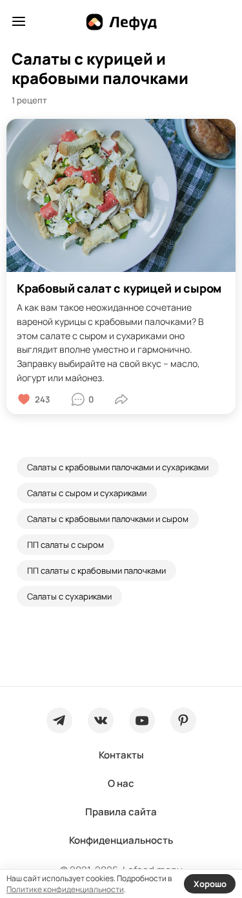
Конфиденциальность (121, 840)
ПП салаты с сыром (65, 544)
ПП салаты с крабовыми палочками (96, 570)
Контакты (121, 755)
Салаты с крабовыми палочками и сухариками (117, 467)
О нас (121, 783)
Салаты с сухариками (69, 596)
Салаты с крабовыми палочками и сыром (107, 519)
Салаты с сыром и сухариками (86, 493)
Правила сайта (121, 812)
